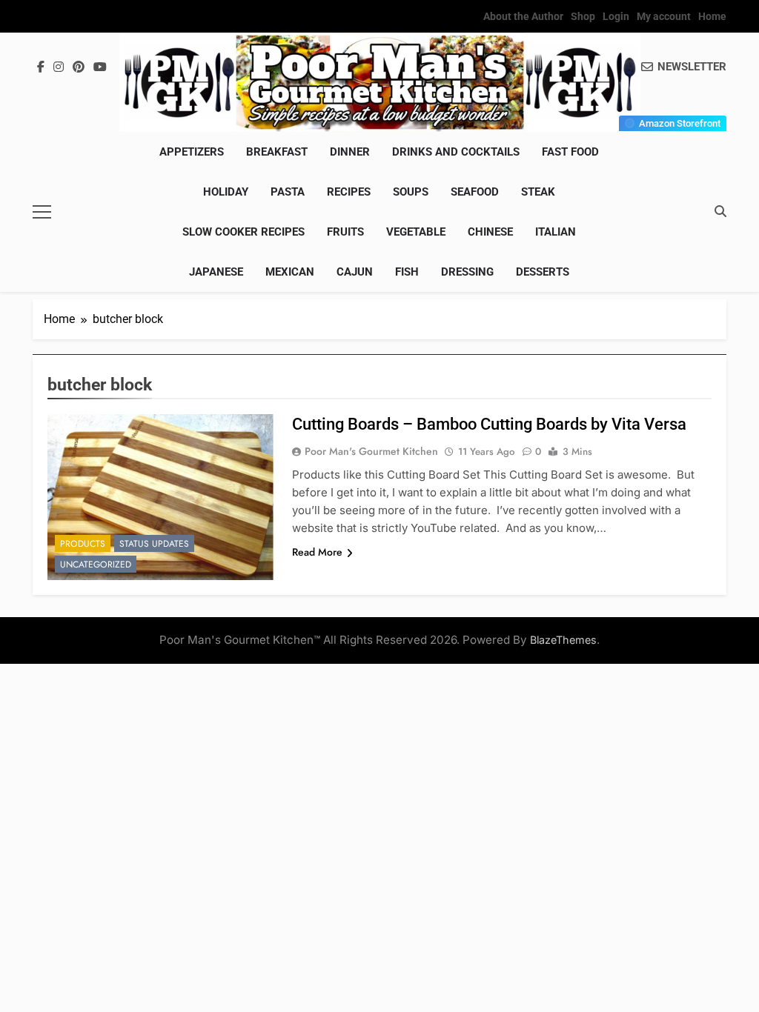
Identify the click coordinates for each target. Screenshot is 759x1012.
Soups (410, 192)
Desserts (542, 272)
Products (82, 543)
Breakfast (277, 152)
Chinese (490, 232)
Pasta (288, 192)
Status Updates (154, 543)
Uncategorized (95, 564)
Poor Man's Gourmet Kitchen (371, 451)
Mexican (289, 272)
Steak (538, 192)
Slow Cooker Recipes (243, 232)
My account (664, 16)
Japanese (216, 272)
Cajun (355, 272)
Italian (555, 232)
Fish (407, 272)
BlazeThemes (563, 639)
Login (616, 16)
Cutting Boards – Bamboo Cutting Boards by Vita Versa (489, 424)
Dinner (350, 152)
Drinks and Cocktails (456, 152)
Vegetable (415, 232)
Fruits (345, 232)
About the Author (523, 16)
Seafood (475, 192)
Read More (317, 552)
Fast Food (570, 152)
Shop (583, 16)
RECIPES (349, 192)
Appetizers (191, 152)
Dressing (467, 272)
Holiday (225, 192)
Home (712, 16)
